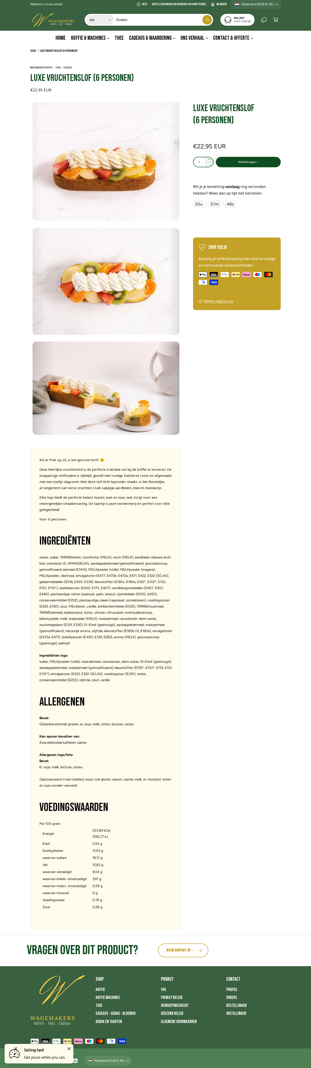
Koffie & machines (88, 38)
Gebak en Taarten (109, 1021)
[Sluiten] (69, 1048)
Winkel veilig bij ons (218, 301)
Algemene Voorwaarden (179, 1021)
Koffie (100, 989)
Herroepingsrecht (175, 1005)
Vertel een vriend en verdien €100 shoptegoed (179, 4)
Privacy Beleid (171, 997)
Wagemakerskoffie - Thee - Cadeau (51, 67)
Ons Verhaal (192, 38)
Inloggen (221, 4)
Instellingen (236, 1013)
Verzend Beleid (172, 1013)
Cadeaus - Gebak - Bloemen (115, 1013)
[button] (276, 20)
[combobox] (164, 20)
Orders (231, 997)
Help (144, 4)
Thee (99, 1005)
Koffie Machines (108, 997)
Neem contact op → (180, 950)
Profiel (231, 989)
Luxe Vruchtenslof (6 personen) (58, 51)
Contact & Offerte (231, 38)
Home (33, 51)
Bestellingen (236, 1005)
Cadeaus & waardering (150, 38)
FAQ (163, 989)
